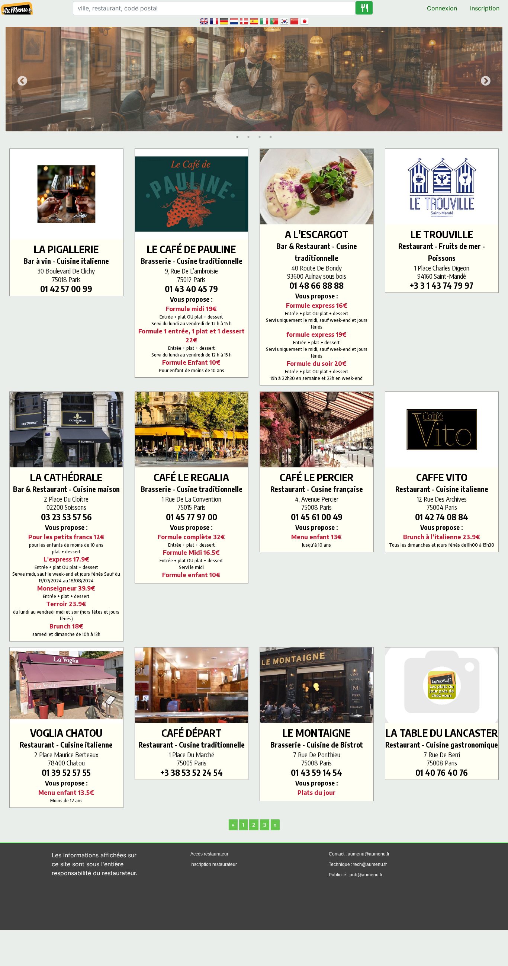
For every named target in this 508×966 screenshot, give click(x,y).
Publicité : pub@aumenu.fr (355, 874)
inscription (484, 8)
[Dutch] (234, 21)
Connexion (442, 8)
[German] (224, 21)
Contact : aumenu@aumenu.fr (359, 854)
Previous (20, 79)
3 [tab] (259, 137)
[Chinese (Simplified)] (294, 21)
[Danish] (244, 21)
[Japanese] (304, 21)
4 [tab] (270, 137)
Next (484, 79)
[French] (214, 21)
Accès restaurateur (209, 854)
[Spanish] (254, 21)
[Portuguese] (274, 21)
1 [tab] (237, 137)
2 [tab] (248, 137)
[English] (204, 21)
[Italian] (264, 21)
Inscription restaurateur (213, 864)
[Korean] (284, 21)
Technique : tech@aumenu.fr (358, 864)
